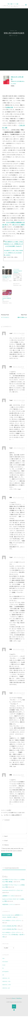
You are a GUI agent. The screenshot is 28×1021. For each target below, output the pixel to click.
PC (3, 968)
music (3, 965)
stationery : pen (6, 988)
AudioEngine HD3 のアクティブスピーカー (12, 890)
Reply (23, 335)
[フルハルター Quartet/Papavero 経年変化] (18, 278)
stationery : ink (5, 978)
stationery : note (6, 981)
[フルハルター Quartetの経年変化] (7, 292)
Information (5, 961)
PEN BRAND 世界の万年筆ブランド (6, 276)
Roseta (13, 998)
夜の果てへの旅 (13, 4)
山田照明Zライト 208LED (8, 895)
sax (3, 974)
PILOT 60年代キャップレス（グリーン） (12, 920)
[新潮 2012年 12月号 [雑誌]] (6, 80)
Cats (3, 958)
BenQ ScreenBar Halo (7, 915)
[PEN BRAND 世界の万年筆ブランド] (7, 272)
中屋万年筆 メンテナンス (8, 904)
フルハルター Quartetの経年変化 (6, 298)
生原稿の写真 (9, 107)
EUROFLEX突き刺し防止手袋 (9, 926)
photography (5, 971)
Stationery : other (13, 30)
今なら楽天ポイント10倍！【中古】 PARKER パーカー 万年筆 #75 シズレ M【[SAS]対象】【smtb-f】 (13, 253)
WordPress (19, 998)
